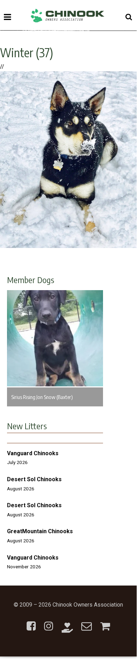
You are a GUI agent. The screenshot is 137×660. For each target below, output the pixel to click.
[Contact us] (86, 622)
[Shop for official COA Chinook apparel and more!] (105, 622)
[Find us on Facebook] (31, 622)
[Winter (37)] (68, 246)
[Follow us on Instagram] (49, 622)
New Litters (27, 425)
